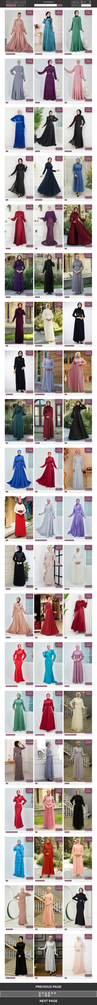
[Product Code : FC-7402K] (19, 663)
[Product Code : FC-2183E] (48, 323)
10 (46, 995)
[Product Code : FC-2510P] (48, 809)
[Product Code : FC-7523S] (48, 274)
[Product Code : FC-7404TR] (19, 858)
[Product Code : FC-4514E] (78, 712)
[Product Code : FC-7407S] (78, 906)
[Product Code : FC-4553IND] (78, 177)
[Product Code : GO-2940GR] (48, 760)
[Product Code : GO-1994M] (78, 469)
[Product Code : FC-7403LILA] (78, 663)
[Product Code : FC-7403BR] (48, 712)
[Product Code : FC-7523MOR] (19, 274)
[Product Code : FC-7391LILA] (78, 517)
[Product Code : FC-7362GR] (19, 80)
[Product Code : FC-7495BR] (78, 615)
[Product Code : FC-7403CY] (19, 712)
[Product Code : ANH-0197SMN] (78, 955)
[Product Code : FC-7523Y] (19, 420)
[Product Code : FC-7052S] (19, 566)
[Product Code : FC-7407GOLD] (19, 906)
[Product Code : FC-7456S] (78, 128)
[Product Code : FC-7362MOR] (48, 80)
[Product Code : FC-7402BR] (19, 809)
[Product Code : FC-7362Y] (78, 31)
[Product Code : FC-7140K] (19, 517)
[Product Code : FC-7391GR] (48, 517)
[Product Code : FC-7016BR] (78, 226)
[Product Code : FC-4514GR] (78, 760)
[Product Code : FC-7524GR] (78, 274)
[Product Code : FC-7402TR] (48, 663)
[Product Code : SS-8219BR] (48, 615)
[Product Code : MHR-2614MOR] (48, 226)
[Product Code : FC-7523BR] (48, 420)
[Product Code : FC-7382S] (48, 128)
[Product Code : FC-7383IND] (19, 469)
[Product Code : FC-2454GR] (48, 371)
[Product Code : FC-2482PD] (78, 371)
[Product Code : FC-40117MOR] (19, 323)
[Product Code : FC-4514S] (78, 809)
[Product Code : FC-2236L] (48, 177)
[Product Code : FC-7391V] (19, 31)
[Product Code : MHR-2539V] (48, 566)
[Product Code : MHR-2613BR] (19, 226)
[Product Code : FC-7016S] (78, 420)
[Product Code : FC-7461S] (19, 177)
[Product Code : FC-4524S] (19, 955)
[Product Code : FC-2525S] (19, 371)
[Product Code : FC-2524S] (78, 323)
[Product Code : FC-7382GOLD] (19, 615)
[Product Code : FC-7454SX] (19, 128)
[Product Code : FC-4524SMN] (48, 906)
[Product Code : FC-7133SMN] (78, 858)
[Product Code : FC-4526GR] (48, 955)
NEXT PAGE (48, 1001)
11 (49, 995)
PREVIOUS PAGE (48, 986)
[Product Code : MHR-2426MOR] (19, 760)
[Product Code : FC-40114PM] (48, 31)
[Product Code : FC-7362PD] (78, 80)
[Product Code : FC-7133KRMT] (48, 858)
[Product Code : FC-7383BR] (48, 469)
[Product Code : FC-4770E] (78, 566)
